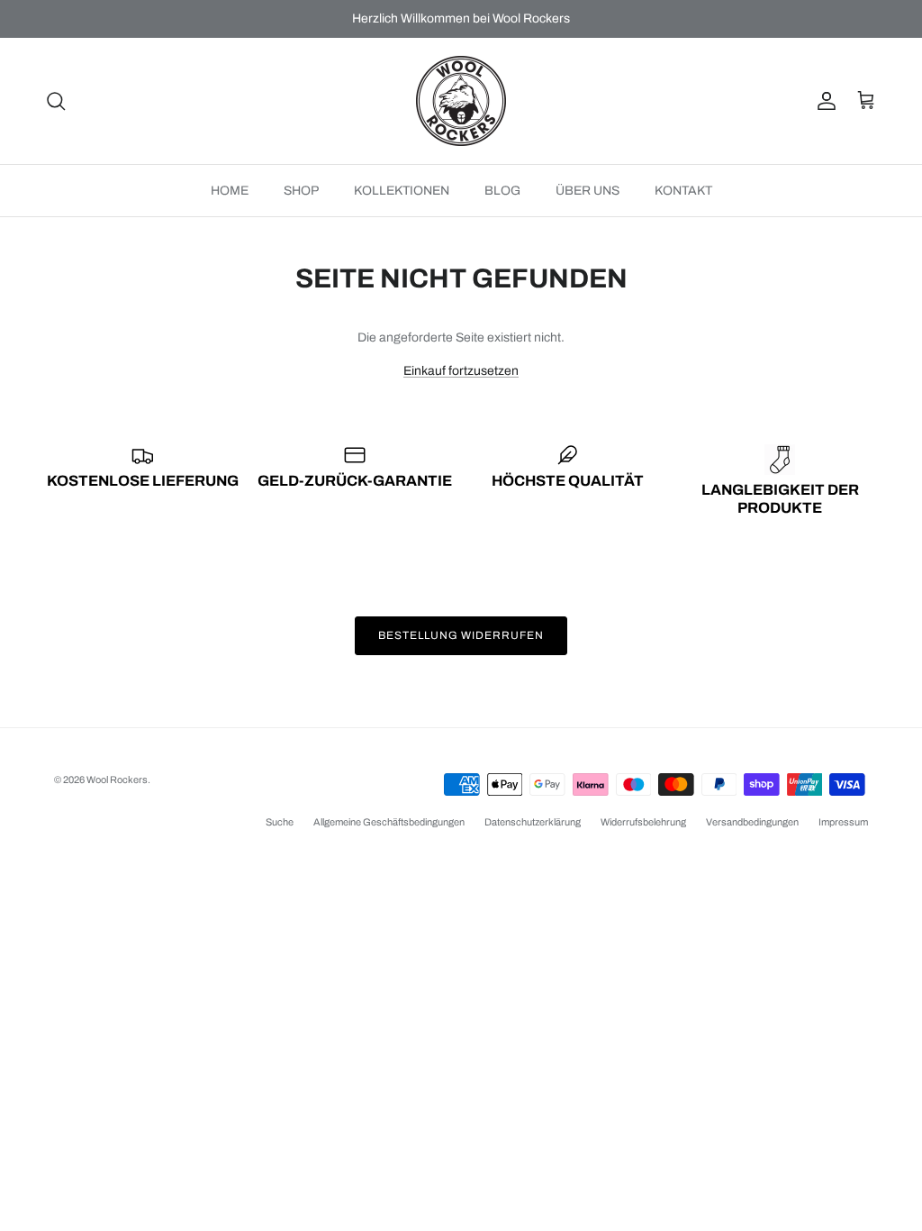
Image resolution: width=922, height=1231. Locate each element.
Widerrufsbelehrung (643, 821)
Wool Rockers (117, 779)
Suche (280, 821)
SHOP (301, 190)
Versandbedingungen (752, 821)
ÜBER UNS (587, 190)
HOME (230, 190)
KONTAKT (683, 190)
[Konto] (823, 101)
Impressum (843, 821)
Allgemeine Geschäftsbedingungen (389, 821)
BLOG (502, 190)
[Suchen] (56, 101)
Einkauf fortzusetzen (461, 371)
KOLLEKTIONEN (401, 190)
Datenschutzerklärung (532, 821)
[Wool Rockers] (461, 101)
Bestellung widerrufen (461, 635)
